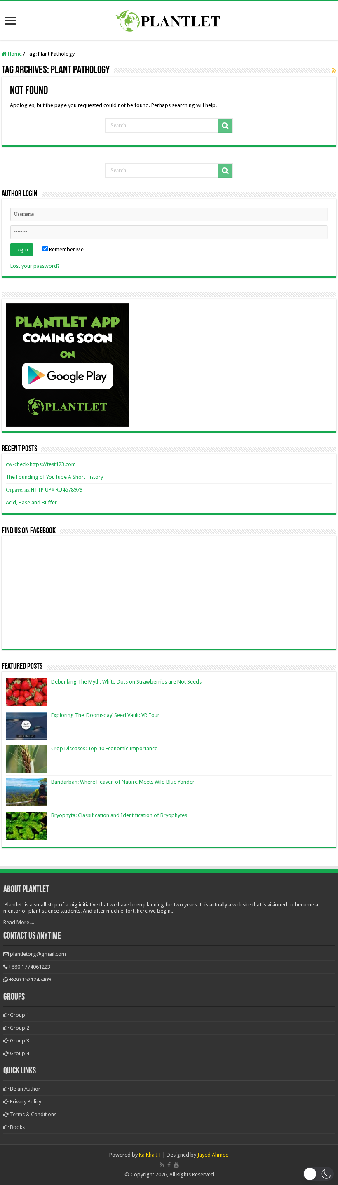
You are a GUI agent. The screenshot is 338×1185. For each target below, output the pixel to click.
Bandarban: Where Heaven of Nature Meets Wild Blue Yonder (123, 782)
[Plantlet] (169, 19)
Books (17, 1127)
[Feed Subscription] (334, 70)
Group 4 (19, 1053)
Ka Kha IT (150, 1155)
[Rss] (162, 1165)
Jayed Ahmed (213, 1155)
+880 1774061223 (29, 967)
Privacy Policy (25, 1101)
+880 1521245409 (30, 980)
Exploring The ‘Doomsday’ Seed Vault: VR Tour (105, 715)
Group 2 (19, 1028)
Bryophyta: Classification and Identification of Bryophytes (119, 815)
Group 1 (19, 1015)
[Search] (225, 126)
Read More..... (19, 922)
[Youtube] (176, 1165)
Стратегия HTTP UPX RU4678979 (44, 490)
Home (14, 54)
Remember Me (66, 249)
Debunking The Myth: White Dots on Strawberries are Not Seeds (126, 682)
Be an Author (24, 1089)
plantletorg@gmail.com (38, 954)
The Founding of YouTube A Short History (54, 477)
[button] (318, 1174)
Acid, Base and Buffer (31, 502)
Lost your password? (35, 266)
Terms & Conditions (32, 1114)
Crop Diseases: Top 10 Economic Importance (104, 748)
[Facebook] (169, 1165)
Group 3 (19, 1040)
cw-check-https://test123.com (41, 464)
